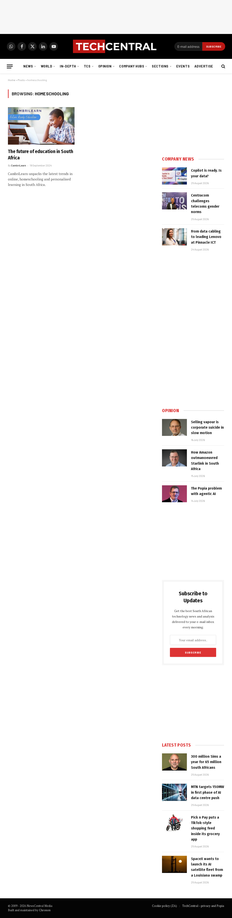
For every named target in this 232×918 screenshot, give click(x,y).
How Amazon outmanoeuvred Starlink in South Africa (205, 460)
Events (183, 66)
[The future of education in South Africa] (41, 125)
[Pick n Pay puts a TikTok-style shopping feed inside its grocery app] (174, 822)
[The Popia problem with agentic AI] (174, 493)
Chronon (45, 910)
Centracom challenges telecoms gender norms (205, 203)
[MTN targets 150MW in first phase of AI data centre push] (174, 792)
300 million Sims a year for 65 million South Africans (206, 762)
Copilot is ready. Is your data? (206, 173)
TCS (87, 66)
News (28, 66)
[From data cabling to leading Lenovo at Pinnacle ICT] (174, 236)
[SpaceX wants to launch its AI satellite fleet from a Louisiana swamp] (174, 864)
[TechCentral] (116, 46)
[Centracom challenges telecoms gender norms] (174, 200)
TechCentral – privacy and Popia (203, 906)
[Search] (222, 66)
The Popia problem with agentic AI (206, 491)
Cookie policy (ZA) (164, 906)
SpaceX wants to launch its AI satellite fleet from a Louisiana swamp (207, 867)
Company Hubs (131, 66)
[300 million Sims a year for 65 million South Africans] (174, 762)
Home (11, 80)
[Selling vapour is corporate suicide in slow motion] (174, 427)
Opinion (105, 66)
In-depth (68, 66)
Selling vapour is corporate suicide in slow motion (207, 427)
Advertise (203, 66)
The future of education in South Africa (40, 155)
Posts (21, 80)
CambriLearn (18, 165)
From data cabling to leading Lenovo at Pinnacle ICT (206, 237)
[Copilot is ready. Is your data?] (174, 176)
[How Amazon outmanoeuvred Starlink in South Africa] (174, 457)
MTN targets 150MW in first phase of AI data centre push (207, 792)
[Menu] (10, 66)
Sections (160, 66)
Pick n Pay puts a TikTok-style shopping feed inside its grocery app (205, 828)
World (46, 66)
